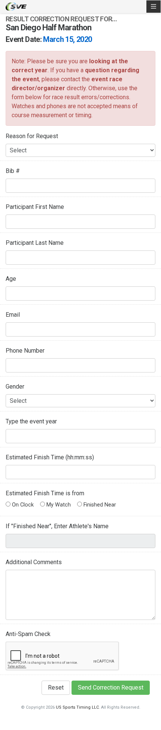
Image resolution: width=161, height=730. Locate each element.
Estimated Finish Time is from (45, 493)
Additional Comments (34, 562)
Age (11, 278)
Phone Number (25, 350)
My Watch (58, 505)
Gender (15, 386)
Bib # (13, 170)
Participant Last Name (35, 242)
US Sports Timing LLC (77, 707)
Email (13, 314)
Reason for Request (32, 136)
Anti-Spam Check (28, 634)
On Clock (22, 505)
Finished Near (99, 505)
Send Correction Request (110, 687)
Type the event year (31, 421)
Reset (56, 687)
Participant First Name (35, 206)
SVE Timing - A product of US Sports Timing (16, 6)
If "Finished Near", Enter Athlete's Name (57, 526)
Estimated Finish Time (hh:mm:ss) (50, 457)
